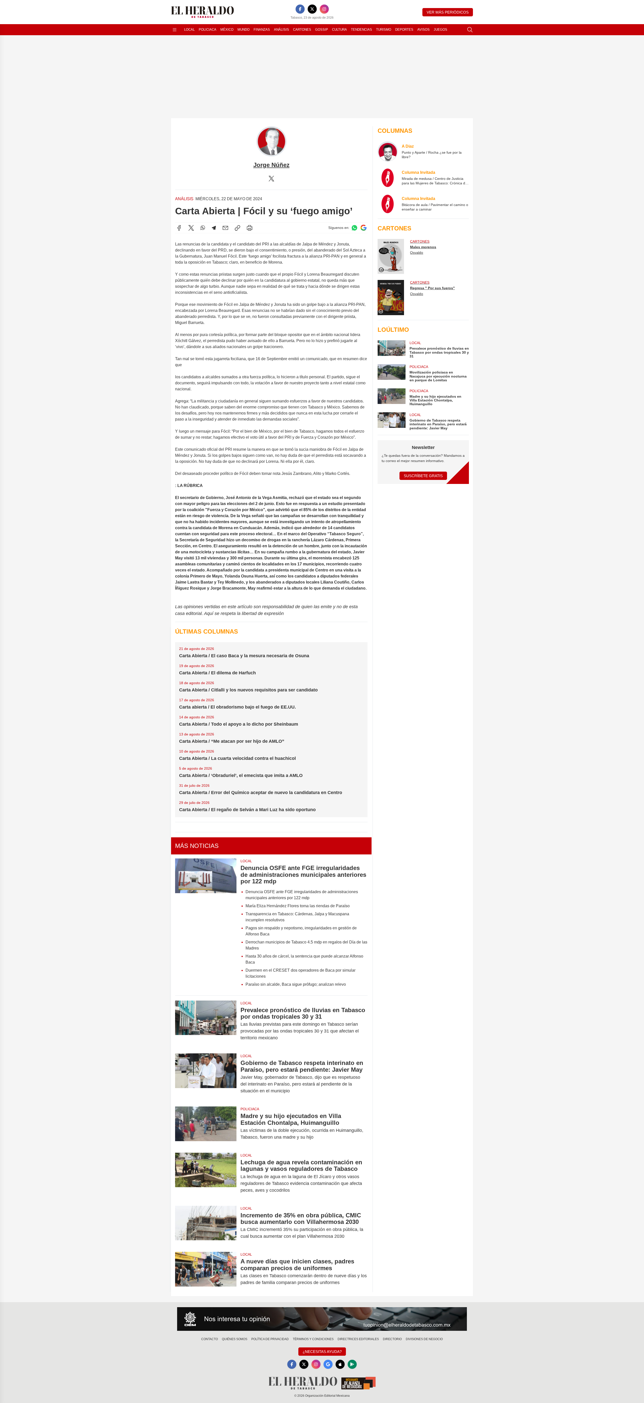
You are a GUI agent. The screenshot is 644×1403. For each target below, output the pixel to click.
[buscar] (470, 30)
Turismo (383, 29)
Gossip (321, 29)
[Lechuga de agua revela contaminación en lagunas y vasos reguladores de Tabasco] (205, 1176)
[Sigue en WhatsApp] (354, 228)
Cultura (339, 29)
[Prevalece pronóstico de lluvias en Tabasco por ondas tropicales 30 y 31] (205, 1024)
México (226, 29)
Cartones (302, 29)
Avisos (423, 29)
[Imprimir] (250, 228)
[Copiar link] (237, 228)
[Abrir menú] (174, 29)
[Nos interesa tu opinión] (322, 1319)
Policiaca (207, 29)
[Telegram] (213, 228)
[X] (312, 9)
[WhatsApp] (202, 228)
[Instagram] (324, 9)
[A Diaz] (388, 151)
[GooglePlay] (352, 1364)
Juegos (440, 29)
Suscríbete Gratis (423, 476)
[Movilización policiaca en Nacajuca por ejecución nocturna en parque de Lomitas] (391, 373)
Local (189, 29)
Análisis (281, 29)
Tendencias (361, 29)
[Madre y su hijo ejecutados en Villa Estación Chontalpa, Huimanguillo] (205, 1126)
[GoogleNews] (328, 1364)
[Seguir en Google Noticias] (363, 228)
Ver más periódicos (448, 12)
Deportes (404, 29)
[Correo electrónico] (225, 228)
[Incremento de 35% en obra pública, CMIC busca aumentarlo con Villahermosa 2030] (205, 1226)
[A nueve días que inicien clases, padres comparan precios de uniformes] (205, 1272)
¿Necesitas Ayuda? (322, 1351)
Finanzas (262, 29)
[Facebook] (300, 9)
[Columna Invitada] (388, 178)
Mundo (243, 29)
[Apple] (340, 1364)
